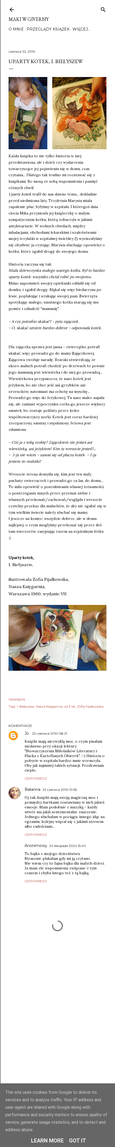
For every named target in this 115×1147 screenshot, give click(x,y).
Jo (27, 733)
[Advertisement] (57, 1030)
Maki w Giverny (29, 19)
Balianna (32, 789)
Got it (77, 1140)
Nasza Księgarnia (49, 706)
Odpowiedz (36, 778)
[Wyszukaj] (103, 8)
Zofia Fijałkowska (90, 706)
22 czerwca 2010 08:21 (49, 733)
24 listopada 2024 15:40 (67, 846)
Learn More (47, 1140)
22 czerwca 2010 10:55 (60, 790)
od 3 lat (69, 706)
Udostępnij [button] (17, 699)
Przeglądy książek (48, 29)
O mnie (16, 29)
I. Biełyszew (25, 706)
